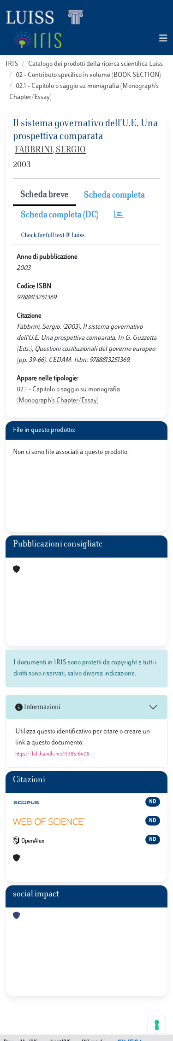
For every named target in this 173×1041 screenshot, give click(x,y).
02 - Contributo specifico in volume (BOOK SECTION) (88, 75)
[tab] (119, 216)
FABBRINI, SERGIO (50, 150)
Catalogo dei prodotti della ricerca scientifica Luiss (95, 64)
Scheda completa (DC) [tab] (60, 215)
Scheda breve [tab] (44, 195)
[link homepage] (48, 17)
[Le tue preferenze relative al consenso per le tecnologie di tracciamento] (157, 1025)
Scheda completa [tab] (114, 196)
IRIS (12, 64)
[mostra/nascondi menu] (163, 39)
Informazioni (41, 707)
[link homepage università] (37, 39)
